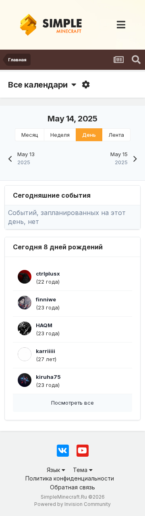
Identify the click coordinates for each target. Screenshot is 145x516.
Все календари (39, 85)
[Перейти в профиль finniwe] (24, 302)
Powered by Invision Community (72, 504)
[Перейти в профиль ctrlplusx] (24, 277)
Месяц (29, 135)
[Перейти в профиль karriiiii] (24, 354)
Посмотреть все (72, 402)
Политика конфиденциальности (69, 478)
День (89, 135)
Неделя (60, 135)
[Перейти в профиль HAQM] (24, 328)
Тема (81, 469)
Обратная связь (72, 487)
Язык (54, 469)
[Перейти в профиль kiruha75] (24, 380)
